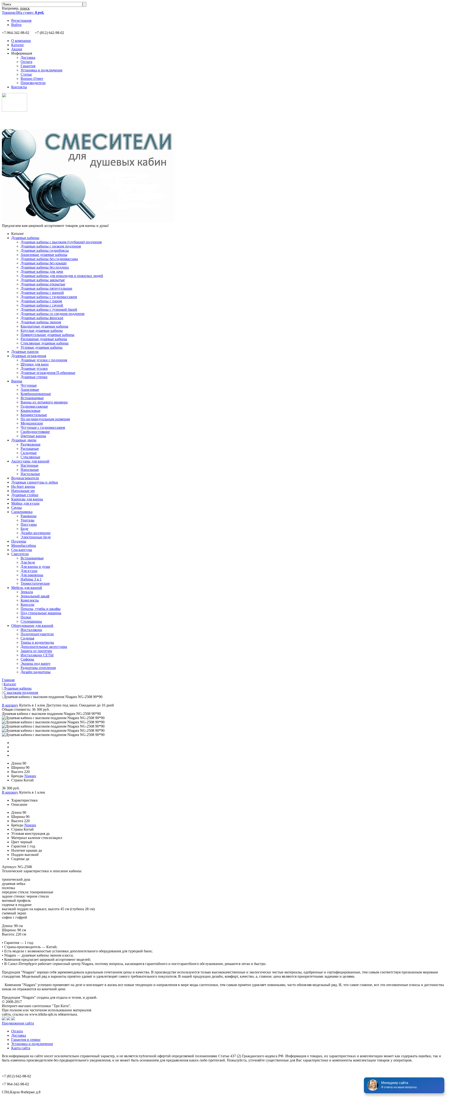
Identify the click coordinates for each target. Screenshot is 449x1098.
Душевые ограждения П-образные (48, 373)
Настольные (30, 474)
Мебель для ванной (26, 588)
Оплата (26, 62)
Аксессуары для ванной (30, 461)
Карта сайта (20, 1048)
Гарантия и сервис (26, 1040)
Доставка (28, 57)
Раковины (28, 516)
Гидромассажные (34, 406)
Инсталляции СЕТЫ (37, 655)
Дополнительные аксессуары (44, 647)
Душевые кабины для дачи (42, 272)
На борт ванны (23, 486)
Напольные (30, 470)
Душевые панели (25, 352)
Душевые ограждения (28, 356)
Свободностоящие (35, 432)
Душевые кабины (25, 238)
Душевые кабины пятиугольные (46, 288)
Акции (16, 49)
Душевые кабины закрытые (43, 280)
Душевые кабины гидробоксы (45, 250)
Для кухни (29, 571)
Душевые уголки (34, 368)
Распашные (30, 449)
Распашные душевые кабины (44, 339)
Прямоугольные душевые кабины (47, 335)
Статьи (26, 74)
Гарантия (28, 66)
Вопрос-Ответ (32, 79)
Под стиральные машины (41, 613)
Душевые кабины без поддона (45, 267)
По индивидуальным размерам (45, 419)
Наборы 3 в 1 (31, 579)
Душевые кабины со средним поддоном (52, 314)
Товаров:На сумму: (23, 13)
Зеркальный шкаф (35, 596)
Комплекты (30, 600)
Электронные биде (36, 537)
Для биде (28, 562)
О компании (21, 41)
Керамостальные (34, 415)
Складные (29, 453)
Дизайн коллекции (36, 533)
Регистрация (21, 20)
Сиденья (27, 638)
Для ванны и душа (35, 567)
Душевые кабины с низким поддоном (51, 246)
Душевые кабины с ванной (42, 293)
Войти (16, 25)
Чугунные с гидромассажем (43, 427)
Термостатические (35, 583)
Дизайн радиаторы (36, 672)
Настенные (29, 465)
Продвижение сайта (18, 1023)
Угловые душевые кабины (41, 347)
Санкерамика (22, 512)
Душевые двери (23, 440)
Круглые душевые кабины (42, 331)
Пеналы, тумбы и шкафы (41, 609)
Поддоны (18, 541)
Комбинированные (36, 394)
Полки (26, 617)
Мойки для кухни (25, 503)
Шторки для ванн (35, 364)
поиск (25, 8)
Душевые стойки (24, 495)
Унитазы (27, 520)
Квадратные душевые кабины (44, 326)
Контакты (19, 87)
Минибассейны (23, 545)
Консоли (27, 604)
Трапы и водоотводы (37, 642)
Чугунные (29, 385)
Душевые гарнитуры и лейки (34, 482)
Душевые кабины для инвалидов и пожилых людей (62, 276)
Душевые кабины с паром (41, 301)
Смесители (20, 554)
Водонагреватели (25, 478)
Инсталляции (31, 630)
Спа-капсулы (21, 550)
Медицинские (32, 423)
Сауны (16, 508)
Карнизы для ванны (27, 499)
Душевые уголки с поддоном (44, 360)
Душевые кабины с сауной (42, 305)
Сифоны (27, 659)
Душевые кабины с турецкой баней (49, 309)
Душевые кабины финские (42, 318)
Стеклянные (30, 457)
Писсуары (29, 524)
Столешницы (31, 621)
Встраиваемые (32, 398)
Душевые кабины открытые (43, 284)
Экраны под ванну (36, 663)
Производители (33, 83)
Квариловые (30, 411)
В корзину (10, 705)
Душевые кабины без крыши (44, 263)
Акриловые (30, 390)
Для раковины (32, 575)
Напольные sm (23, 491)
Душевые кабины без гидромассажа (49, 259)
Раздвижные (30, 444)
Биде (24, 529)
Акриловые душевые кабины (44, 255)
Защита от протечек (36, 651)
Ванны (16, 381)
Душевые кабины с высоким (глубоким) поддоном (61, 242)
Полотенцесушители (37, 634)
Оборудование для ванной (32, 626)
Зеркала (27, 592)
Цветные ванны (33, 436)
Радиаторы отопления (38, 668)
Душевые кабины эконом (41, 322)
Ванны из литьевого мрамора (44, 402)
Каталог (17, 45)
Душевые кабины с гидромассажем (49, 297)
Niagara (30, 776)
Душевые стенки (34, 377)
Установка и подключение (41, 70)
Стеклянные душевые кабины (45, 343)
